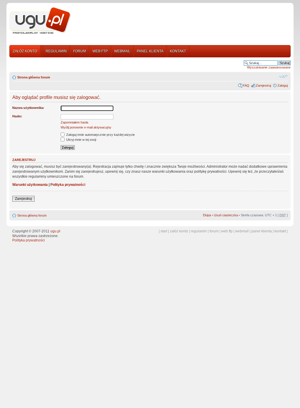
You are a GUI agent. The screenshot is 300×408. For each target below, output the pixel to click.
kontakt (280, 231)
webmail (242, 231)
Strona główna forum (33, 77)
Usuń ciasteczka (226, 215)
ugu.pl (55, 231)
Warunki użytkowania (30, 185)
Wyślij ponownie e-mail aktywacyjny (86, 127)
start (164, 231)
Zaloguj (282, 85)
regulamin (199, 231)
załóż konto (179, 231)
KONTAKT (178, 51)
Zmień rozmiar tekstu (283, 76)
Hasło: (17, 116)
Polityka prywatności (67, 185)
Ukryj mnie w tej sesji (80, 139)
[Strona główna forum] (40, 20)
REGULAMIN (56, 51)
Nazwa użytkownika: (28, 107)
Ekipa (207, 215)
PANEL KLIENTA (150, 51)
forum (214, 231)
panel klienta (261, 231)
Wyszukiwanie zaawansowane (269, 67)
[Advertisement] (183, 21)
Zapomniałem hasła (74, 122)
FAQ (246, 85)
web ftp (227, 231)
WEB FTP (100, 51)
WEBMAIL (122, 51)
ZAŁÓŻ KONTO (25, 51)
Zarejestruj (263, 85)
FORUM (79, 51)
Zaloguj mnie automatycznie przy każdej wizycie (100, 134)
